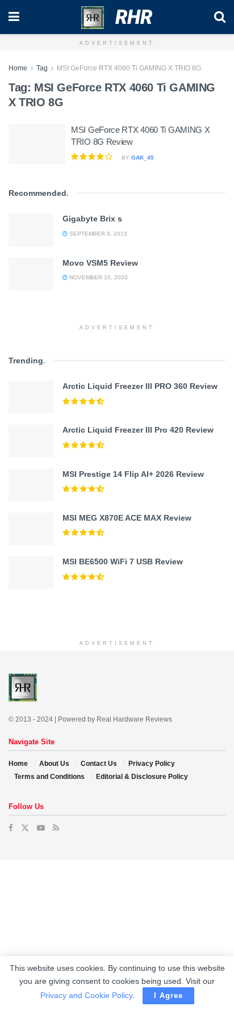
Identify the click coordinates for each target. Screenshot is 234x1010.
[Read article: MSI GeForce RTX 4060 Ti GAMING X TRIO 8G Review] (37, 144)
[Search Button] (219, 17)
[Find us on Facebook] (11, 828)
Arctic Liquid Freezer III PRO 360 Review (140, 386)
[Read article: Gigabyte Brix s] (31, 229)
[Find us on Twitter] (25, 828)
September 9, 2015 (97, 234)
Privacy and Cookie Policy (86, 995)
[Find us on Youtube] (41, 828)
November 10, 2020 (98, 277)
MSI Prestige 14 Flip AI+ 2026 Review (133, 474)
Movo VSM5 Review (100, 262)
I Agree (168, 995)
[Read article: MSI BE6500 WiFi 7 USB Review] (31, 572)
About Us (54, 764)
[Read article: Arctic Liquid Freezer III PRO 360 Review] (31, 397)
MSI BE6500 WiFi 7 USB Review (122, 561)
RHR (133, 17)
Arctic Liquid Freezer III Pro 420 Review (138, 429)
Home (18, 68)
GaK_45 (142, 157)
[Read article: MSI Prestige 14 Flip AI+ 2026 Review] (31, 485)
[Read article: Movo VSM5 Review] (31, 274)
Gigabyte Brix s (92, 218)
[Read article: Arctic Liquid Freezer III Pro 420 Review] (31, 441)
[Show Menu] (14, 17)
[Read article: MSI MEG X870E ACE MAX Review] (31, 529)
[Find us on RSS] (56, 828)
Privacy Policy (151, 764)
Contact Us (99, 764)
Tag (42, 68)
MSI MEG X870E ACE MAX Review (126, 517)
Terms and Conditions (49, 777)
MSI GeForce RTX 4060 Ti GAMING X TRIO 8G (129, 68)
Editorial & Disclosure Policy (142, 777)
